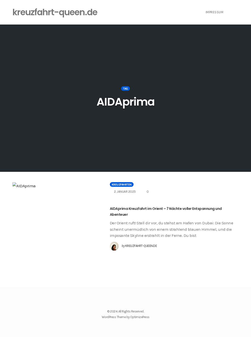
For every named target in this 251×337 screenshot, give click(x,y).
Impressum (215, 12)
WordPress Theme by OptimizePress (126, 317)
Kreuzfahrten (122, 184)
